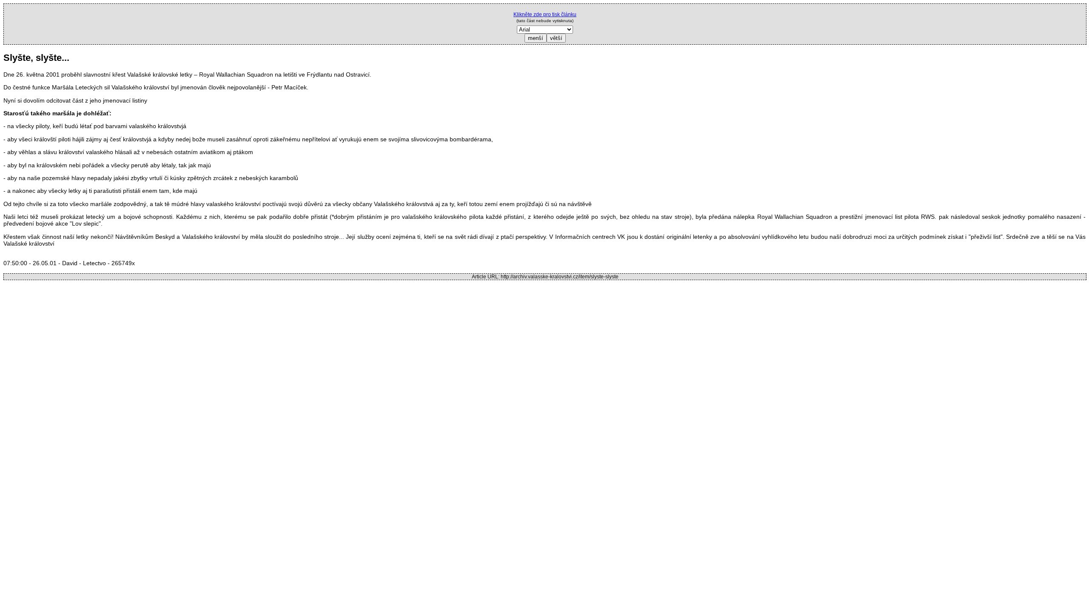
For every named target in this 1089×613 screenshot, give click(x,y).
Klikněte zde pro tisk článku (544, 14)
